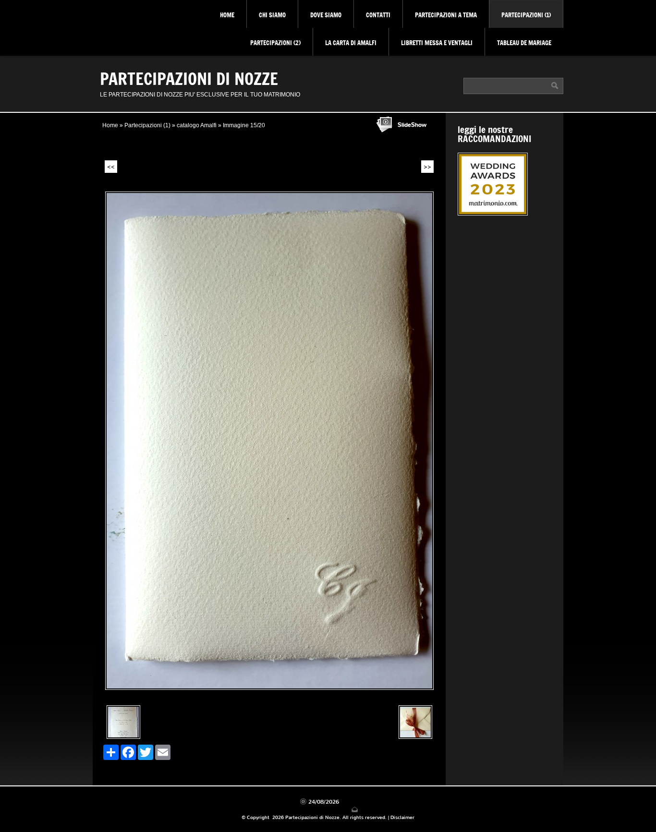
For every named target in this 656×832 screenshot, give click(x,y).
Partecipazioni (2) (275, 43)
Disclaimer (402, 817)
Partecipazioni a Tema (446, 15)
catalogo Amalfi (197, 125)
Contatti (378, 15)
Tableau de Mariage (524, 43)
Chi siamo (272, 15)
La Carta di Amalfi (351, 43)
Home (227, 15)
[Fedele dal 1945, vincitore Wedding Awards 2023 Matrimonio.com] (504, 185)
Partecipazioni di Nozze (189, 78)
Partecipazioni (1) (526, 15)
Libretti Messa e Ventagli (437, 43)
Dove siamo (325, 15)
